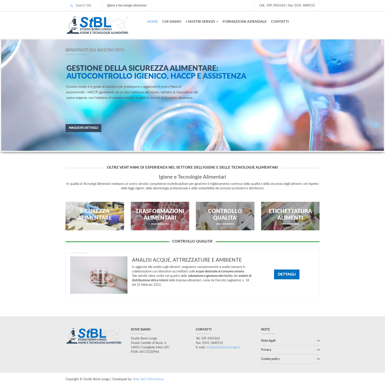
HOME (152, 21)
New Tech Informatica (148, 379)
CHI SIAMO (171, 21)
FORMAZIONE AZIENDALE (244, 21)
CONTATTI (280, 21)
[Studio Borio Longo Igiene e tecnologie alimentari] (102, 24)
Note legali (268, 340)
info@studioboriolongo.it (223, 347)
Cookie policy (270, 359)
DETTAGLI (287, 274)
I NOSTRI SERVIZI (201, 21)
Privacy (266, 349)
